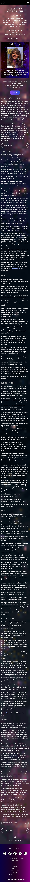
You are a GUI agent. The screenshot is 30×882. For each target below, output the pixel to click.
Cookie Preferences (15, 875)
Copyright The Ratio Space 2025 (15, 879)
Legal (15, 872)
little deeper (16, 269)
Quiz (15, 93)
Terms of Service (15, 870)
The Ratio (5, 713)
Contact (15, 866)
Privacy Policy (15, 868)
